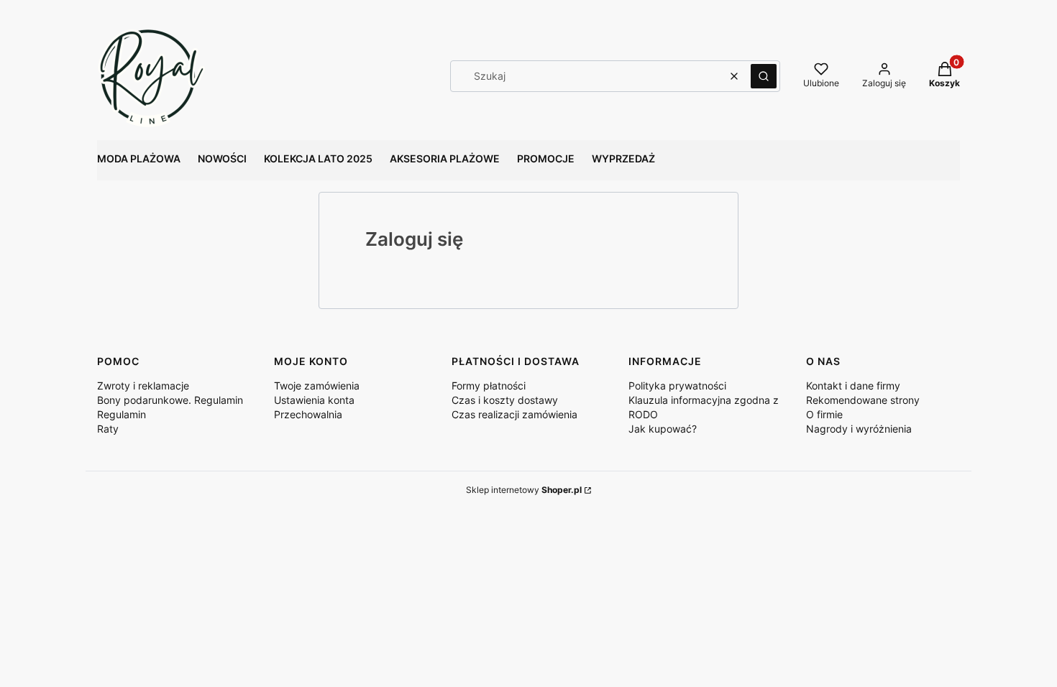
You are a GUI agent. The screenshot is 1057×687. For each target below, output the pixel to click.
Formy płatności (489, 385)
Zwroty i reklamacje (143, 385)
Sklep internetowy (524, 489)
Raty (108, 429)
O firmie (824, 414)
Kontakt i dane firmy (853, 385)
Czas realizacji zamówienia (514, 414)
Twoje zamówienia (317, 385)
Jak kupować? (662, 429)
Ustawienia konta (314, 400)
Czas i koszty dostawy (505, 400)
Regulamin (121, 414)
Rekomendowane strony (863, 400)
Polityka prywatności (677, 385)
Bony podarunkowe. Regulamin (170, 400)
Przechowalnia (308, 414)
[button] (764, 76)
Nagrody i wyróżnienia (859, 429)
